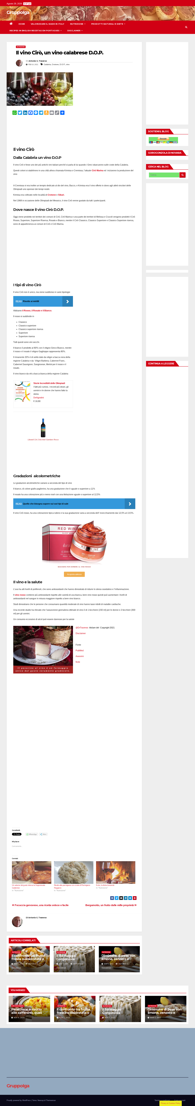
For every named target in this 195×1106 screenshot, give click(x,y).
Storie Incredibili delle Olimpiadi (49, 383)
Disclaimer (74, 30)
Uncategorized (17, 1006)
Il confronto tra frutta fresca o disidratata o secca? (28, 959)
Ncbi (78, 662)
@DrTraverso (82, 628)
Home (22, 24)
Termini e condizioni (162, 1100)
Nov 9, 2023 (19, 1018)
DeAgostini (38, 397)
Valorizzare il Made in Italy (47, 24)
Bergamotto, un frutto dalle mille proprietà (109, 905)
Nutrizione (77, 24)
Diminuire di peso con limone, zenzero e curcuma (118, 959)
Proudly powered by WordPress (19, 1100)
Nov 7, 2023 (64, 1018)
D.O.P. (62, 64)
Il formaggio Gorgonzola (65, 957)
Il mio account (179, 1100)
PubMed (80, 650)
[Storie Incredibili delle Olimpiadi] (22, 383)
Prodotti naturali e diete (107, 24)
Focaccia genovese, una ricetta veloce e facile (41, 905)
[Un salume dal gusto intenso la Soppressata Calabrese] (31, 872)
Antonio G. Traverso (38, 61)
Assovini (80, 656)
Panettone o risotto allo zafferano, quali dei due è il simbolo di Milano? (28, 1014)
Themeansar (50, 1100)
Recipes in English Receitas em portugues (35, 30)
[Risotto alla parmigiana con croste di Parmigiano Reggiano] (73, 872)
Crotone (55, 64)
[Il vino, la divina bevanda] (115, 872)
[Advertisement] (74, 130)
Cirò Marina (97, 170)
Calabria (47, 64)
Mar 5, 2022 (155, 1018)
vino (68, 64)
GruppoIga (18, 12)
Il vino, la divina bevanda (105, 885)
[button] (186, 27)
